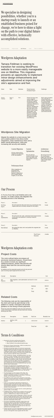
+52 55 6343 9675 (48, 416)
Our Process (23, 48)
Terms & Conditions (38, 48)
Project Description (5, 48)
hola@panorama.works (36, 416)
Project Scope (15, 48)
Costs (30, 48)
